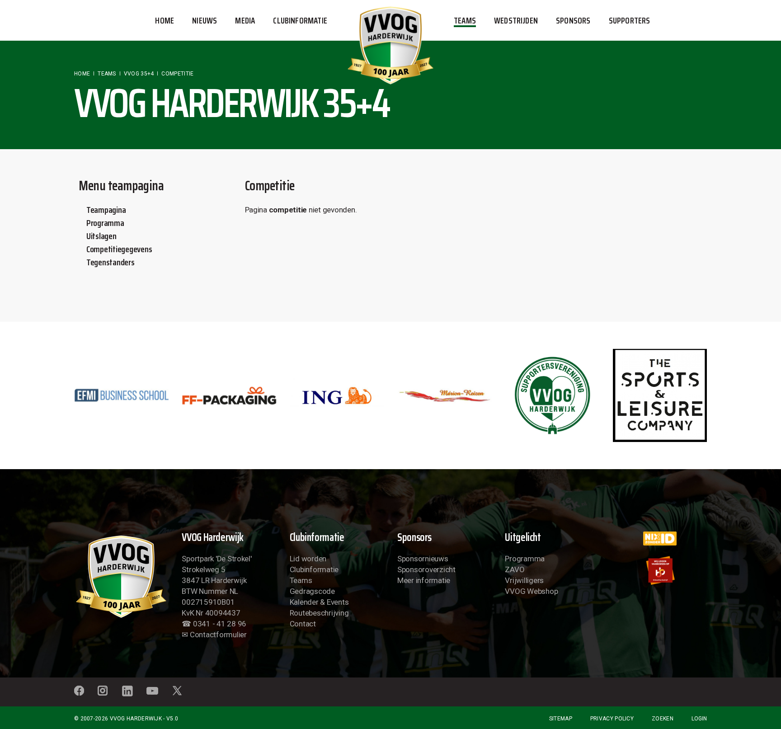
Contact (303, 623)
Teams (301, 580)
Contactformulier (218, 634)
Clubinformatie (314, 569)
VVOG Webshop (531, 591)
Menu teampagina (121, 185)
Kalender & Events (319, 602)
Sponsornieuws (422, 558)
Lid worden (308, 558)
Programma (105, 222)
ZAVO (514, 569)
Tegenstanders (110, 262)
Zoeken (662, 718)
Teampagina (106, 209)
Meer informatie (423, 580)
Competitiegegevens (119, 249)
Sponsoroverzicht (426, 569)
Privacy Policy (612, 718)
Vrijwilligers (524, 580)
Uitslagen (101, 235)
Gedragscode (312, 591)
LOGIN (699, 718)
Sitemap (560, 718)
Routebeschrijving (319, 612)
